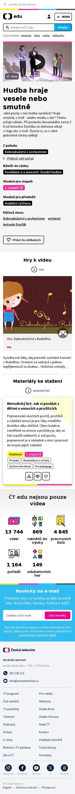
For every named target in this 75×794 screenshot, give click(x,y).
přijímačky (58, 35)
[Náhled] (37, 476)
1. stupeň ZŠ (14, 187)
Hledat (63, 27)
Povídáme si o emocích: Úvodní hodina (33, 172)
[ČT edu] (12, 18)
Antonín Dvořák (14, 224)
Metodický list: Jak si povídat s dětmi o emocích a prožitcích (33, 406)
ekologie (26, 35)
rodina (46, 35)
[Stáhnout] (29, 476)
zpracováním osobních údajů (37, 635)
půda (37, 35)
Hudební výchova (18, 203)
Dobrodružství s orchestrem (26, 152)
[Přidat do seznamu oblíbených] (46, 476)
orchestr (54, 218)
